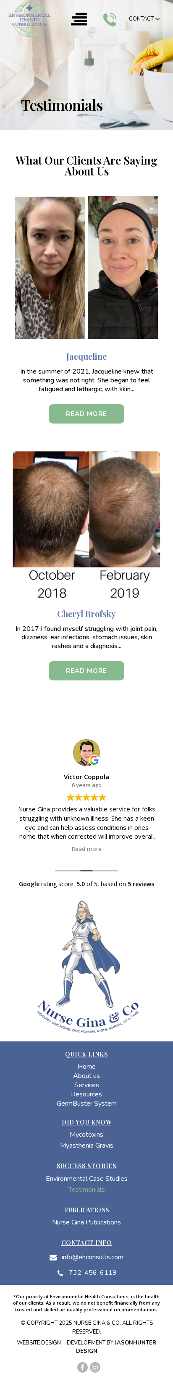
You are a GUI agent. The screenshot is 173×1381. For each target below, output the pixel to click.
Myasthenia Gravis (86, 1146)
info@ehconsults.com (92, 1257)
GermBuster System (87, 1104)
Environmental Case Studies (87, 1179)
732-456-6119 (93, 1272)
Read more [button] (87, 849)
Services (86, 1086)
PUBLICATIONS (87, 1210)
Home (87, 1067)
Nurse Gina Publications (86, 1223)
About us (86, 1076)
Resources (86, 1095)
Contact (141, 19)
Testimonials (86, 1190)
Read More (86, 414)
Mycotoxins (86, 1135)
